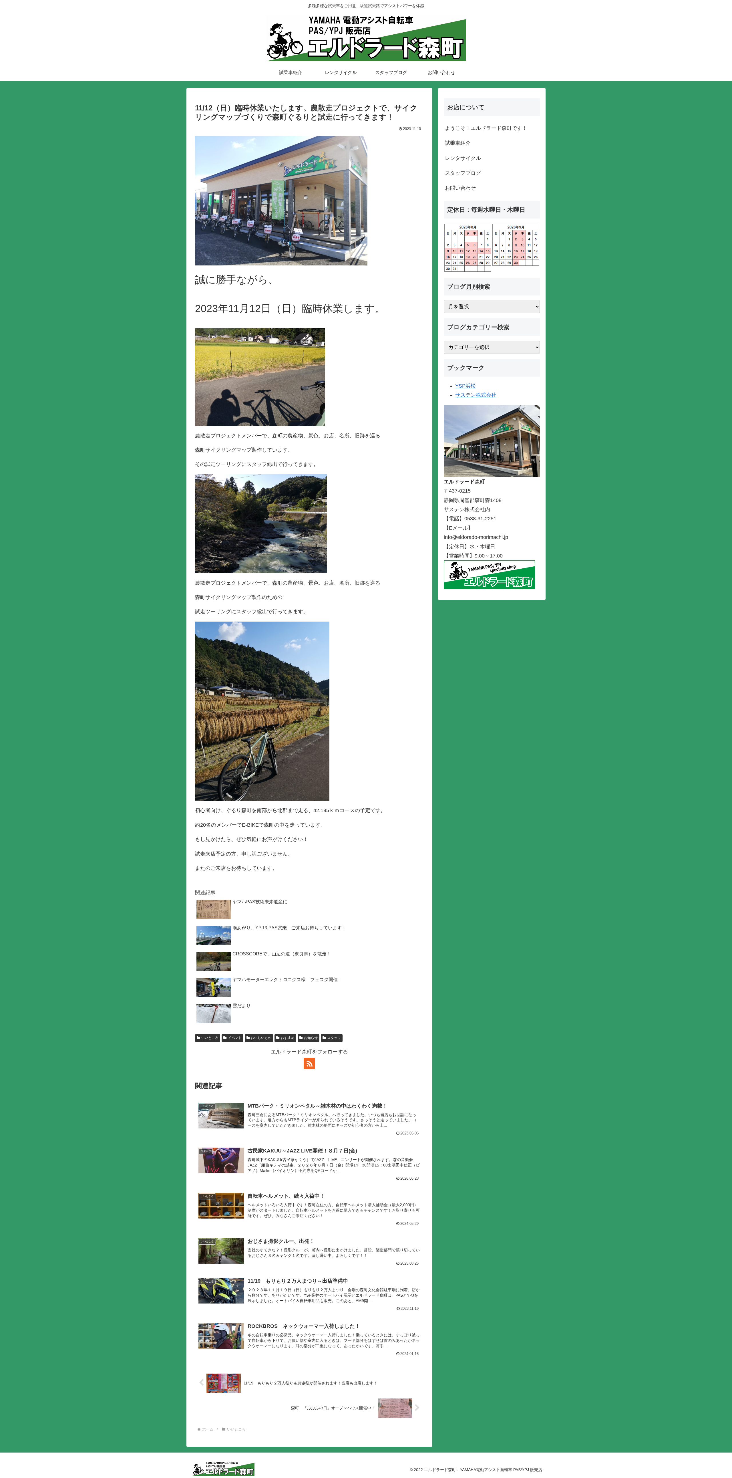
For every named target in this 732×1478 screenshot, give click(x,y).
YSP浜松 (465, 386)
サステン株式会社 (475, 395)
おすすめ (288, 1038)
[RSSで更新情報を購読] (309, 1063)
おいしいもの (261, 1038)
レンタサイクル (463, 158)
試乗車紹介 (458, 143)
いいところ (209, 1038)
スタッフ (334, 1038)
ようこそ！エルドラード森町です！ (486, 128)
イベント (235, 1038)
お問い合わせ (460, 188)
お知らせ (311, 1038)
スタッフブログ (463, 173)
